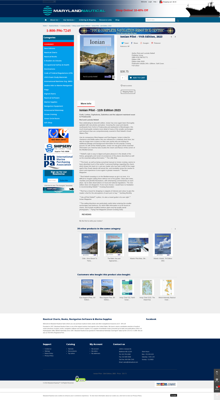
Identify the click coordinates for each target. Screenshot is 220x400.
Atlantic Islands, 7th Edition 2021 (163, 260)
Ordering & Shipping (87, 20)
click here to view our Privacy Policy (130, 396)
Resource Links (105, 20)
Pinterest (157, 43)
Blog (117, 20)
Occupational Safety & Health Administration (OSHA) (56, 65)
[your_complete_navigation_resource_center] (110, 30)
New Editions (49, 48)
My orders (94, 351)
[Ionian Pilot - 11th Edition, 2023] (97, 79)
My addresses (95, 353)
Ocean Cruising (50, 114)
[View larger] (114, 77)
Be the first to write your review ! (91, 221)
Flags (46, 89)
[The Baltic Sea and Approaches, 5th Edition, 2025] (114, 245)
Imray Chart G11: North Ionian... (127, 299)
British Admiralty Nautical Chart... (167, 299)
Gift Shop (48, 122)
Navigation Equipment (53, 106)
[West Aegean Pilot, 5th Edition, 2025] (107, 287)
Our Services (68, 20)
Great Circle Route (52, 118)
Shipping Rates (127, 92)
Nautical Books (53, 26)
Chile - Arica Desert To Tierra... (89, 260)
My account (95, 349)
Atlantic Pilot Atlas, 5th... (138, 258)
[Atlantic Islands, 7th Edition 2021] (163, 245)
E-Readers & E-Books (53, 60)
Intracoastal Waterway (53, 110)
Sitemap (47, 351)
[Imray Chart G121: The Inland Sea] (147, 287)
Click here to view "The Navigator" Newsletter (58, 185)
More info (86, 103)
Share (135, 43)
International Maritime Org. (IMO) (58, 81)
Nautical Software (51, 98)
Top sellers (71, 353)
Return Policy (48, 353)
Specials (70, 349)
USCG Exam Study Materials (55, 77)
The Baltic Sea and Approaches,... (114, 260)
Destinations (49, 69)
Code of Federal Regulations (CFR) (58, 73)
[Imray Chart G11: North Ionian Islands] (127, 287)
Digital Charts (50, 93)
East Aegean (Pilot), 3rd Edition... (87, 299)
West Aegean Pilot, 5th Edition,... (107, 299)
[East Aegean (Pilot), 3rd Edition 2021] (87, 287)
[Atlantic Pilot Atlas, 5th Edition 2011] (138, 245)
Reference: (123, 46)
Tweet (126, 43)
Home (45, 26)
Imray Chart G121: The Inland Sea (147, 299)
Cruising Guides (65, 26)
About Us (54, 20)
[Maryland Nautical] (74, 11)
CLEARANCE (49, 44)
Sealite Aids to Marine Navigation (58, 85)
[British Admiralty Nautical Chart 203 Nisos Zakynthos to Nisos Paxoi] (167, 287)
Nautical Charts (50, 52)
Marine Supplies (50, 102)
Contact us (47, 349)
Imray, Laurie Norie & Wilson (81, 26)
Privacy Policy (48, 356)
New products (72, 351)
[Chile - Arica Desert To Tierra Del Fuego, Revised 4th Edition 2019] (90, 245)
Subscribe (64, 180)
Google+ (145, 43)
